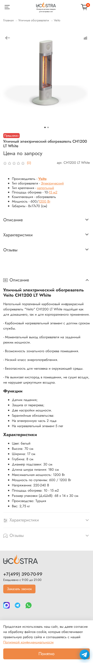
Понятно (46, 654)
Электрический (52, 183)
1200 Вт (44, 201)
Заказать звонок (19, 588)
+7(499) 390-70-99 (22, 574)
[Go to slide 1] (45, 127)
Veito (57, 20)
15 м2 (53, 192)
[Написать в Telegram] (85, 654)
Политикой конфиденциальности (28, 642)
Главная (8, 20)
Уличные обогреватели (33, 20)
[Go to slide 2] (48, 127)
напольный (45, 187)
